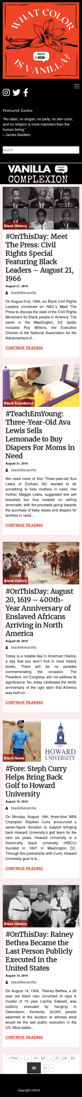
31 (45, 1068)
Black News (14, 758)
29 (73, 1058)
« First (13, 1058)
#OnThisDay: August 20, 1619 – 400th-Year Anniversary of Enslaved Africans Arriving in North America (39, 612)
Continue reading (24, 347)
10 (35, 1058)
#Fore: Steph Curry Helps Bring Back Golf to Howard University (36, 781)
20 (43, 1058)
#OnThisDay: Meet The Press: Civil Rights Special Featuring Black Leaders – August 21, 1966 (39, 257)
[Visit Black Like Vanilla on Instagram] (6, 95)
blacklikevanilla (23, 292)
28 (65, 1058)
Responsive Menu (76, 86)
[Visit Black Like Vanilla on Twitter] (16, 95)
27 (57, 1058)
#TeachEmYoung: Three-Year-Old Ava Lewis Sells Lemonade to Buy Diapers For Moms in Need (40, 434)
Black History (15, 225)
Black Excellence (18, 403)
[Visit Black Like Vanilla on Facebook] (25, 95)
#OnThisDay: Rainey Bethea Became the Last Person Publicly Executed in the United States (39, 951)
